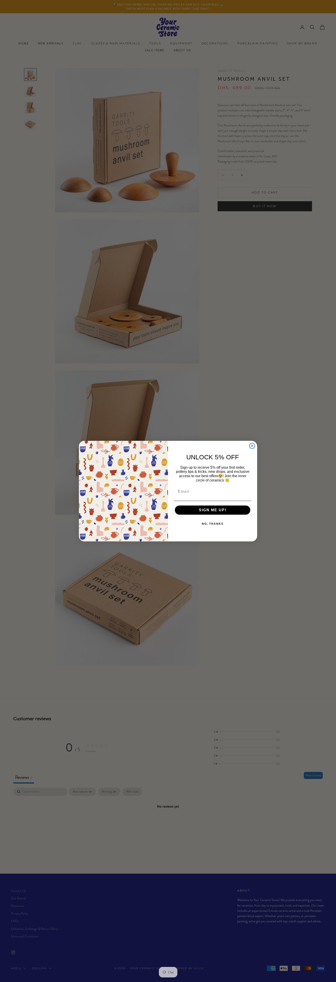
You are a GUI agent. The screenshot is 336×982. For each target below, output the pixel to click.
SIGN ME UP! (213, 510)
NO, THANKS (213, 523)
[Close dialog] (252, 446)
